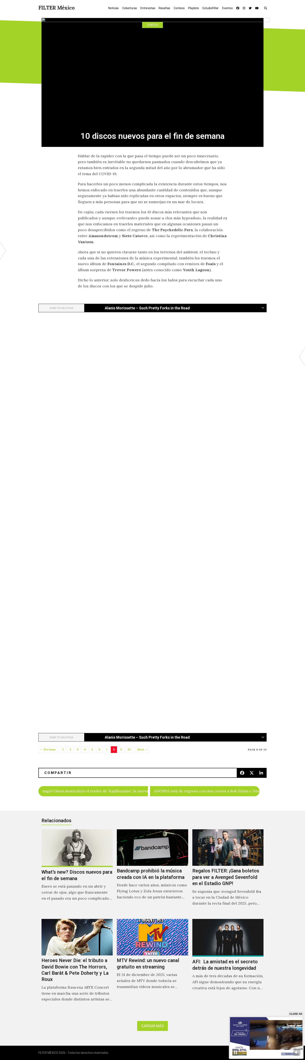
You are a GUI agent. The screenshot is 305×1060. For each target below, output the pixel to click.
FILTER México (56, 8)
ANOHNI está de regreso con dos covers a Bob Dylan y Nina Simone (207, 791)
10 (129, 749)
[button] (266, 8)
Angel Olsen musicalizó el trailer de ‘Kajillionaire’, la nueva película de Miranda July (95, 791)
